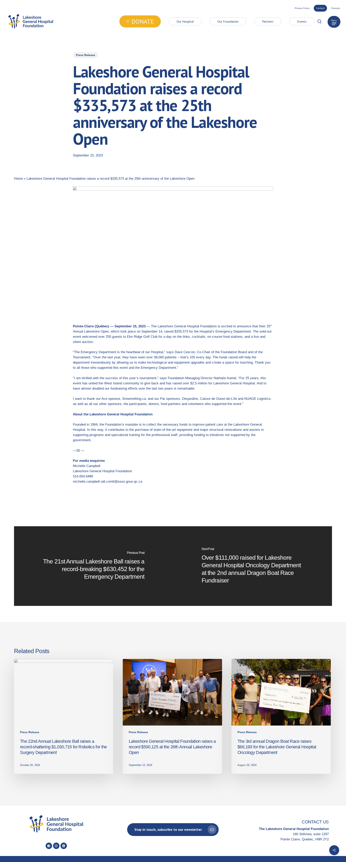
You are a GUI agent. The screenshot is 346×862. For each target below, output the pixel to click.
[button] (334, 21)
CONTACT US (315, 821)
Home (18, 178)
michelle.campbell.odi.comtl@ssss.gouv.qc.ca (107, 481)
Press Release (85, 55)
